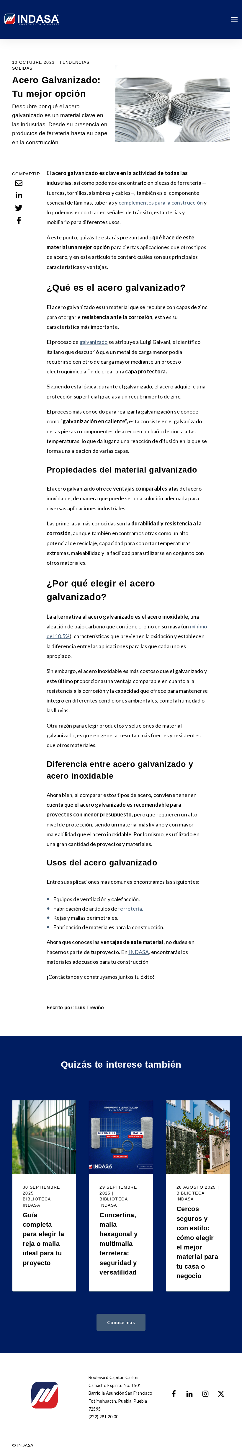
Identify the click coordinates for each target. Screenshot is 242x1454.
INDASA (138, 952)
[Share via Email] (19, 183)
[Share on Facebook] (19, 220)
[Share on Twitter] (19, 208)
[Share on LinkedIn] (19, 195)
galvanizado (94, 342)
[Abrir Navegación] (234, 19)
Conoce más (121, 1322)
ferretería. (130, 908)
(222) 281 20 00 (103, 1416)
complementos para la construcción (161, 202)
